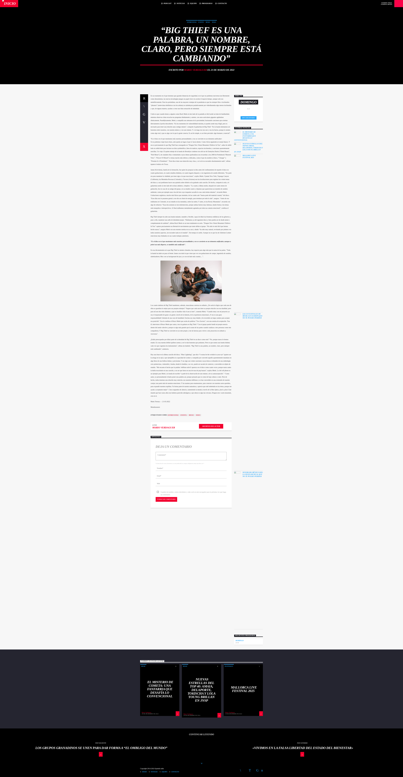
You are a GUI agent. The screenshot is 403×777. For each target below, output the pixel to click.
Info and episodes (248, 118)
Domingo (240, 640)
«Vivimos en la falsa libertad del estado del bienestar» (303, 748)
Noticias (181, 3)
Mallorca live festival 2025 (249, 156)
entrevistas (173, 415)
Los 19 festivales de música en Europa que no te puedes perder (253, 316)
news (198, 415)
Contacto (222, 3)
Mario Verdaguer (195, 70)
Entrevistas (191, 22)
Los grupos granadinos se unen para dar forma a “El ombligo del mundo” (101, 748)
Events (201, 22)
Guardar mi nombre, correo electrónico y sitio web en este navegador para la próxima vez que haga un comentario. (193, 492)
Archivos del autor (211, 426)
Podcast (167, 3)
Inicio (144, 772)
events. (184, 415)
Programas (207, 3)
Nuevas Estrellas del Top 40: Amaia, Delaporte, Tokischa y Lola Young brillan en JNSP (248, 148)
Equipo (193, 3)
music (191, 415)
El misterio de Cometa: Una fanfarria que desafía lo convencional (245, 136)
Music (208, 22)
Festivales (229, 666)
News (214, 22)
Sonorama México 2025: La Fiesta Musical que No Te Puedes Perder (253, 474)
